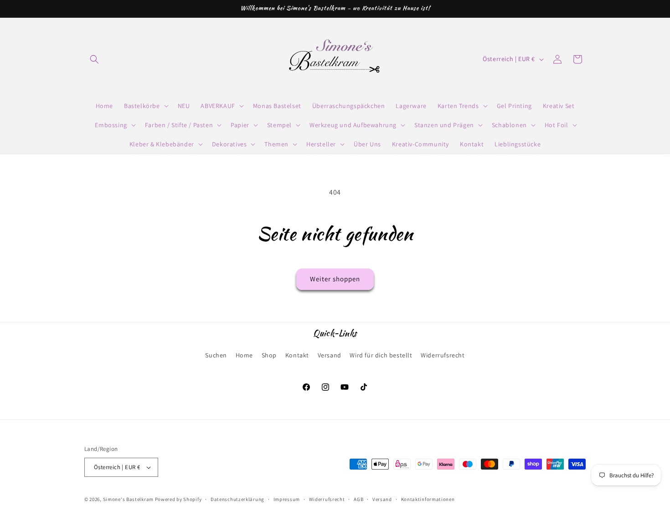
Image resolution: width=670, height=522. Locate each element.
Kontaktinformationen (428, 499)
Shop (269, 355)
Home (244, 355)
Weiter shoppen (335, 278)
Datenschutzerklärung (237, 499)
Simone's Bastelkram (128, 499)
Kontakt (297, 355)
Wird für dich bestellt (381, 355)
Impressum (286, 499)
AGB (358, 499)
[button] (94, 59)
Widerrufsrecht (442, 355)
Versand (329, 355)
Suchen (216, 355)
